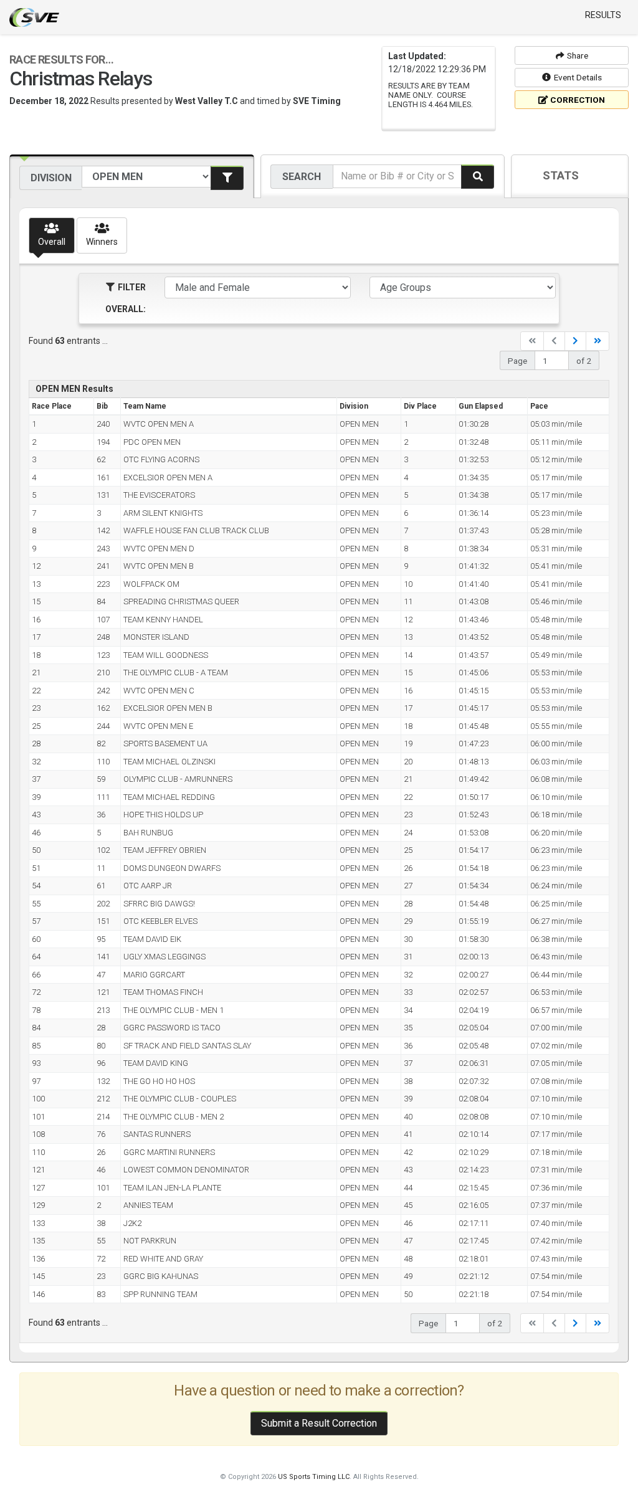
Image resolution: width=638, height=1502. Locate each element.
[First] (532, 341)
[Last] (597, 341)
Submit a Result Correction (319, 1423)
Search (301, 177)
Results (603, 15)
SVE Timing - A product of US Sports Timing (34, 17)
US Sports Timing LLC (314, 1477)
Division (51, 178)
